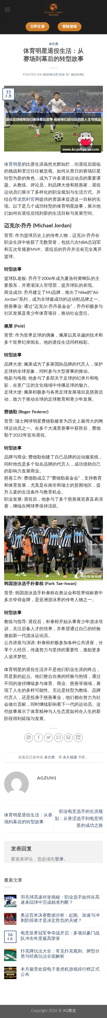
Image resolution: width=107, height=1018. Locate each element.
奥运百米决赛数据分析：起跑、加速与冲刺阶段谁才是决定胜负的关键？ (60, 918)
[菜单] (7, 9)
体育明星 (13, 164)
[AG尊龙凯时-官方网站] (53, 9)
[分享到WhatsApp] (28, 737)
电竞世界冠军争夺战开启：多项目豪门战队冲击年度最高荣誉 (60, 935)
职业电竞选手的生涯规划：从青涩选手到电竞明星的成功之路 (79, 818)
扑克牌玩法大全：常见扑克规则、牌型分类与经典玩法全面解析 (60, 954)
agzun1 (77, 74)
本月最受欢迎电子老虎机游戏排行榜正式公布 (60, 972)
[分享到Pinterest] (68, 737)
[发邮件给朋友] (58, 737)
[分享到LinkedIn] (78, 737)
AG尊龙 (69, 1011)
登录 (59, 859)
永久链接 (70, 757)
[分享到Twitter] (48, 737)
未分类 (53, 43)
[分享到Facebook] (38, 737)
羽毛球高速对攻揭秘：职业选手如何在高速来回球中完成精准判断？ (60, 900)
